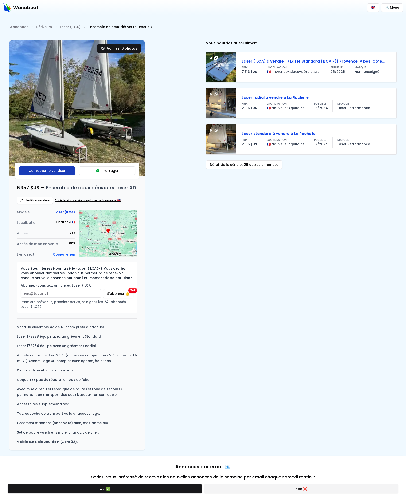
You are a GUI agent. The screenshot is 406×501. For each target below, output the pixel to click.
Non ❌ (301, 488)
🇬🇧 (373, 7)
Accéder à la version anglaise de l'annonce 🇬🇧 (88, 200)
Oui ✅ (105, 488)
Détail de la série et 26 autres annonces (244, 164)
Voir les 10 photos (122, 48)
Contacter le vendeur (47, 170)
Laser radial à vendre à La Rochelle (275, 97)
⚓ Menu (392, 7)
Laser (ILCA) (70, 26)
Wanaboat (18, 26)
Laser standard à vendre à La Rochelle (279, 133)
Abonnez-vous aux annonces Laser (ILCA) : (57, 285)
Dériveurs (44, 26)
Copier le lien (64, 254)
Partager (111, 170)
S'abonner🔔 (120, 292)
